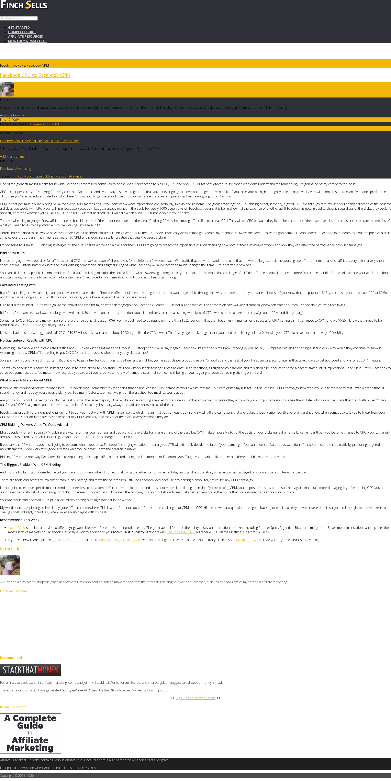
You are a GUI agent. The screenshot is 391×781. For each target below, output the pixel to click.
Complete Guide (22, 32)
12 (48, 124)
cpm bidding (44, 176)
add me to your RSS (66, 540)
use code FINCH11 (181, 532)
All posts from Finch (14, 115)
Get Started (19, 27)
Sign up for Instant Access (195, 698)
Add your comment (13, 156)
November (38, 124)
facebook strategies (68, 176)
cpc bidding (26, 176)
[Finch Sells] (38, 9)
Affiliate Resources (25, 36)
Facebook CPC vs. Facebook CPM (35, 75)
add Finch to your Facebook (119, 540)
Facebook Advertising (15, 168)
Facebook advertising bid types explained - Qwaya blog (39, 141)
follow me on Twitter (247, 540)
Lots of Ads (16, 527)
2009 (55, 124)
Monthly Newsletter (27, 41)
